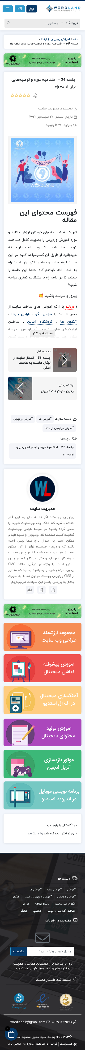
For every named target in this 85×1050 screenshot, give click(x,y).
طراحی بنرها (20, 314)
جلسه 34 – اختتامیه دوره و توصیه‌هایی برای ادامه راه (45, 451)
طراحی (25, 904)
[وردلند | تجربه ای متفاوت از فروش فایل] (64, 9)
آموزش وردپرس (23, 419)
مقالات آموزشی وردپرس (61, 911)
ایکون (15, 897)
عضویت (18, 951)
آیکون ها (68, 321)
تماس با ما (14, 1044)
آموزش (71, 890)
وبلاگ (24, 911)
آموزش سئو (54, 890)
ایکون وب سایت (65, 904)
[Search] (9, 23)
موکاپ (37, 911)
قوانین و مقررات (46, 1044)
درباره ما (28, 1044)
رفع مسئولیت (68, 1044)
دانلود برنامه (42, 904)
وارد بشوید (35, 833)
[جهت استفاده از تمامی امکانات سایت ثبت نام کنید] (31, 8)
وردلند (69, 306)
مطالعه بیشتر (42, 333)
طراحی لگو (43, 314)
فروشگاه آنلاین (39, 321)
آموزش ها (45, 419)
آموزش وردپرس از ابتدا (59, 428)
